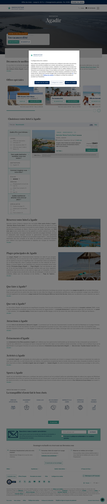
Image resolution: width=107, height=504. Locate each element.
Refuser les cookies (71, 82)
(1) (19, 179)
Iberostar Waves (19, 493)
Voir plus (22, 101)
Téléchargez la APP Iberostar (92, 475)
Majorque (20, 490)
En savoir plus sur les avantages (53, 463)
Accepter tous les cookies (42, 82)
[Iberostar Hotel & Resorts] (16, 8)
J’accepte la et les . (79, 437)
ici (72, 73)
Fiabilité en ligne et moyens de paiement (66, 500)
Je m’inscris (93, 432)
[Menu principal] (98, 8)
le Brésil (84, 490)
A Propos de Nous (85, 469)
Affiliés (24, 500)
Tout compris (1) (18, 212)
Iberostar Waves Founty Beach (88, 67)
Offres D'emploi (22, 476)
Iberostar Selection (62, 492)
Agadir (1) (16, 165)
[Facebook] (20, 481)
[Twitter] (24, 481)
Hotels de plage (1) (18, 206)
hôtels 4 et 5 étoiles (58, 489)
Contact (82, 8)
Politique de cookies (48, 75)
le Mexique (65, 490)
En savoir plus (25, 42)
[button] (102, 500)
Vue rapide (43, 148)
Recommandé (20, 124)
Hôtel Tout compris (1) (19, 188)
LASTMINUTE (33, 98)
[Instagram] (44, 481)
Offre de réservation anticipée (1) (19, 141)
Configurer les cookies (57, 476)
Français (87, 483)
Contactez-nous (11, 476)
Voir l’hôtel (58, 151)
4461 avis (79, 140)
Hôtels (8, 469)
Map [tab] (95, 124)
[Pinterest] (39, 481)
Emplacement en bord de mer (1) (20, 185)
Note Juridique (17, 500)
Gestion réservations (59, 469)
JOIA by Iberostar (30, 492)
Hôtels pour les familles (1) (20, 209)
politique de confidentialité (78, 436)
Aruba (96, 490)
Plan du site (9, 500)
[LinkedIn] (49, 481)
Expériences (34, 469)
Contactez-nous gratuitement (49, 455)
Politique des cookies (33, 500)
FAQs (46, 476)
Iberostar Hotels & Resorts (93, 500)
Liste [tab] (91, 124)
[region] (54, 68)
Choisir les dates (91, 150)
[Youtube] (34, 481)
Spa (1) (15, 192)
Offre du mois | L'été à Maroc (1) (19, 148)
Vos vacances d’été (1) (19, 145)
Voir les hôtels (13, 42)
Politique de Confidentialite (47, 500)
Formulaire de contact (35, 476)
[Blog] (29, 481)
